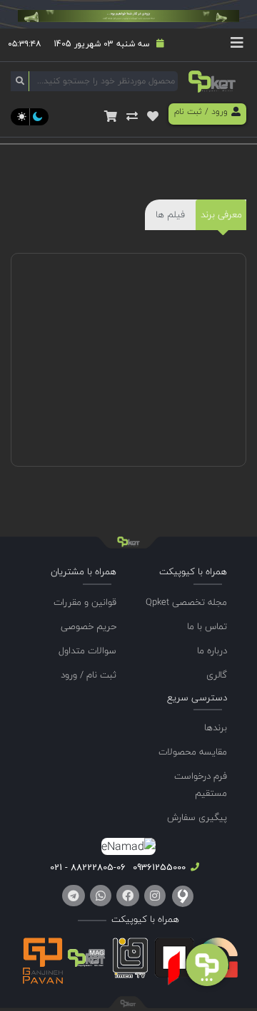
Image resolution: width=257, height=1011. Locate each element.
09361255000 (158, 867)
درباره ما (212, 650)
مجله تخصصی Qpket (186, 602)
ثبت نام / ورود (88, 675)
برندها (215, 727)
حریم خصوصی (88, 626)
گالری (216, 675)
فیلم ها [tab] (170, 214)
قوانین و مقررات (85, 602)
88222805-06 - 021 (88, 867)
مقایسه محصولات (192, 751)
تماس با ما (207, 626)
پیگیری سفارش (197, 817)
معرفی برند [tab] (221, 214)
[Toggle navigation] (237, 45)
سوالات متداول (87, 650)
